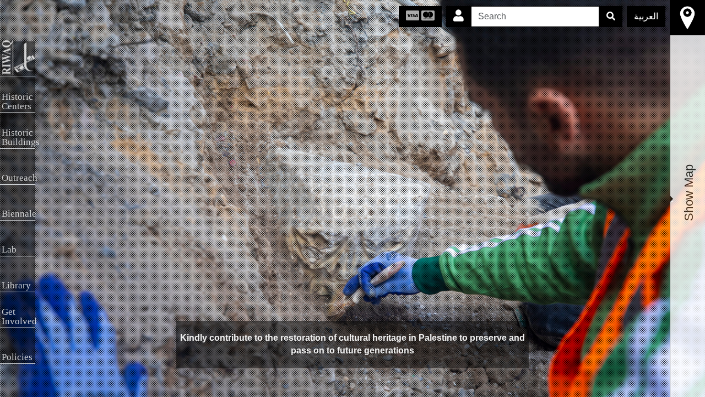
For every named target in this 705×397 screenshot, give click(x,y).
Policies (17, 357)
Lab (9, 249)
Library (16, 285)
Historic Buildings (18, 137)
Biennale (18, 213)
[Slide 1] (352, 385)
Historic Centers (17, 101)
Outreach (18, 178)
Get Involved (18, 316)
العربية (646, 16)
